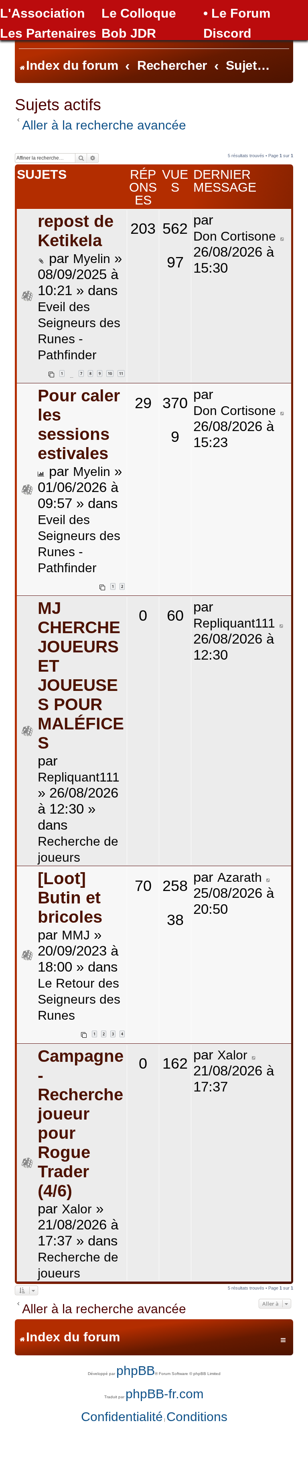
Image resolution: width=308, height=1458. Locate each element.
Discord (227, 33)
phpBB (135, 1370)
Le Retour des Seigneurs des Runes (79, 999)
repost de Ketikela (75, 231)
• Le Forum (236, 13)
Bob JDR (128, 33)
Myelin (91, 258)
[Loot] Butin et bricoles (70, 897)
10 (110, 373)
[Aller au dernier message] (282, 236)
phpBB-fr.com (165, 1394)
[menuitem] (122, 1417)
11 (121, 373)
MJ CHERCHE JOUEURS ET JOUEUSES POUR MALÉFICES (81, 675)
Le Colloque (138, 13)
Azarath (239, 877)
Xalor (77, 1209)
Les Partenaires (48, 33)
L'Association (42, 13)
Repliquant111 (79, 777)
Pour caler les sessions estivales (79, 424)
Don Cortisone (234, 236)
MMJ (76, 935)
